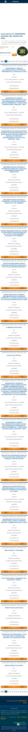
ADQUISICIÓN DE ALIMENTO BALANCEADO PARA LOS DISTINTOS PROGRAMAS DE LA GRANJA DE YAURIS (14, 70)
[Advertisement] (14, 16)
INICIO (2, 61)
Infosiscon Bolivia (11, 726)
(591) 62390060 (22, 724)
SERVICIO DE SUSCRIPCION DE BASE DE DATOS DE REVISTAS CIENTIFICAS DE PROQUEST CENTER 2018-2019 (14, 457)
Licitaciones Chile (18, 726)
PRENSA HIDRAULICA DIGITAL (14, 665)
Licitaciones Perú (7, 729)
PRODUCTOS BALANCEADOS (14, 607)
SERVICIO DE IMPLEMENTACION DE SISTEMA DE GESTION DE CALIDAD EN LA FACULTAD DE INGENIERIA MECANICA (14, 265)
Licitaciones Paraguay (9, 727)
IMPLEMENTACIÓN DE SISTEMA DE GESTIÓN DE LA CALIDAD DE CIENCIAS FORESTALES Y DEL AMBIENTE (14, 201)
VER (14, 91)
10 (25, 61)
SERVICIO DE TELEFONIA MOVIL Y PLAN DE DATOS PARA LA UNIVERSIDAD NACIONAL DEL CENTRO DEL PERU (14, 636)
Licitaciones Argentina (18, 727)
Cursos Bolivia (19, 729)
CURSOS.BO (13, 729)
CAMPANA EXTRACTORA (14, 327)
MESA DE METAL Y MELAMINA (14, 550)
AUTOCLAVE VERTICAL (14, 355)
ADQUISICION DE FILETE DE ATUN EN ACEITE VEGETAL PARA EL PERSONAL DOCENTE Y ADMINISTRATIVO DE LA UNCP (14, 521)
